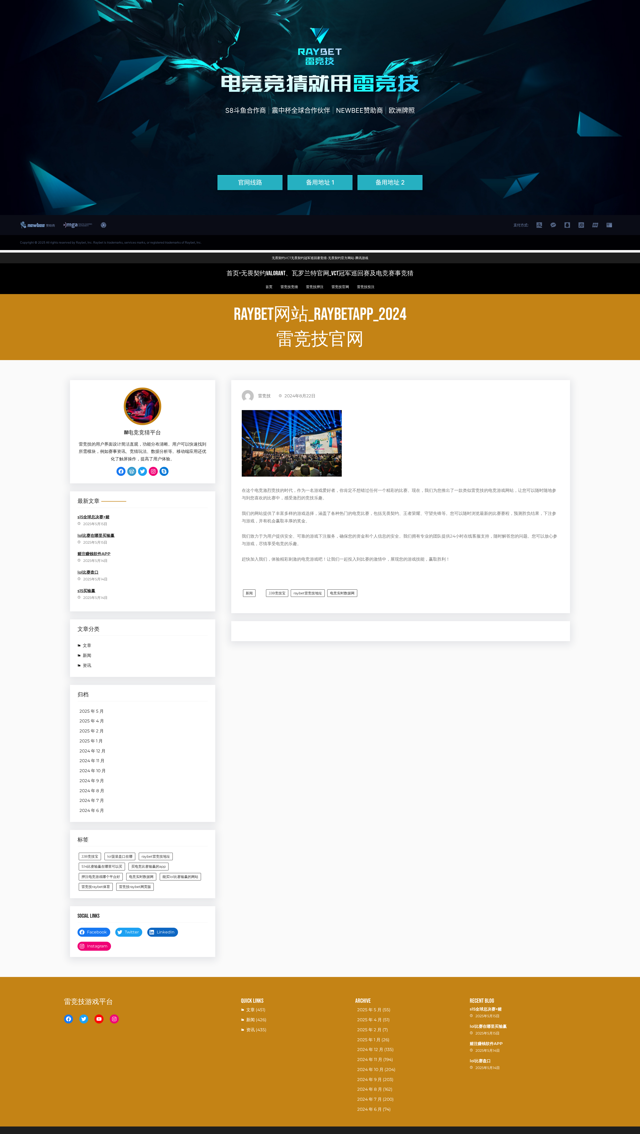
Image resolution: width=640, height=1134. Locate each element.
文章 (87, 645)
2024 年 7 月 (92, 800)
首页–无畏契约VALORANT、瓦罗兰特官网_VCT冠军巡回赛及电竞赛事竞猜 (320, 273)
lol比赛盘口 (88, 572)
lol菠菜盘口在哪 (119, 856)
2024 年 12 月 (93, 750)
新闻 (87, 655)
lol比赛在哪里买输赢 (96, 535)
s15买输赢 (86, 590)
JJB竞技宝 (90, 856)
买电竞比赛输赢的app (148, 866)
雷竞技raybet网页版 (135, 886)
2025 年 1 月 (91, 740)
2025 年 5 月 (92, 711)
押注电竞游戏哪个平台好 (101, 876)
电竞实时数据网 (141, 876)
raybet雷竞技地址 (156, 856)
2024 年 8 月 (92, 790)
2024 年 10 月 (93, 770)
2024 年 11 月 (92, 760)
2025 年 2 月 (92, 730)
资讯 (87, 665)
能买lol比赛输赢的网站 (180, 876)
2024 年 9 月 (92, 780)
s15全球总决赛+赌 (94, 517)
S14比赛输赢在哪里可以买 (102, 866)
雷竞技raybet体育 (96, 886)
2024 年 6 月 (92, 810)
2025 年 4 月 (92, 720)
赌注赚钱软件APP (94, 553)
